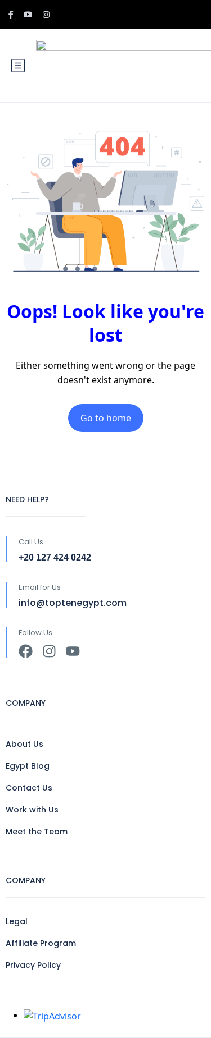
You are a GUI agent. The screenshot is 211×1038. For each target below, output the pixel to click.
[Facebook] (26, 651)
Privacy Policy (33, 965)
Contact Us (29, 787)
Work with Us (32, 809)
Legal (17, 921)
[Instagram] (49, 651)
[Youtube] (73, 651)
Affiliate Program (41, 943)
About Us (24, 744)
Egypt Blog (28, 765)
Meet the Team (37, 831)
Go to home (105, 418)
